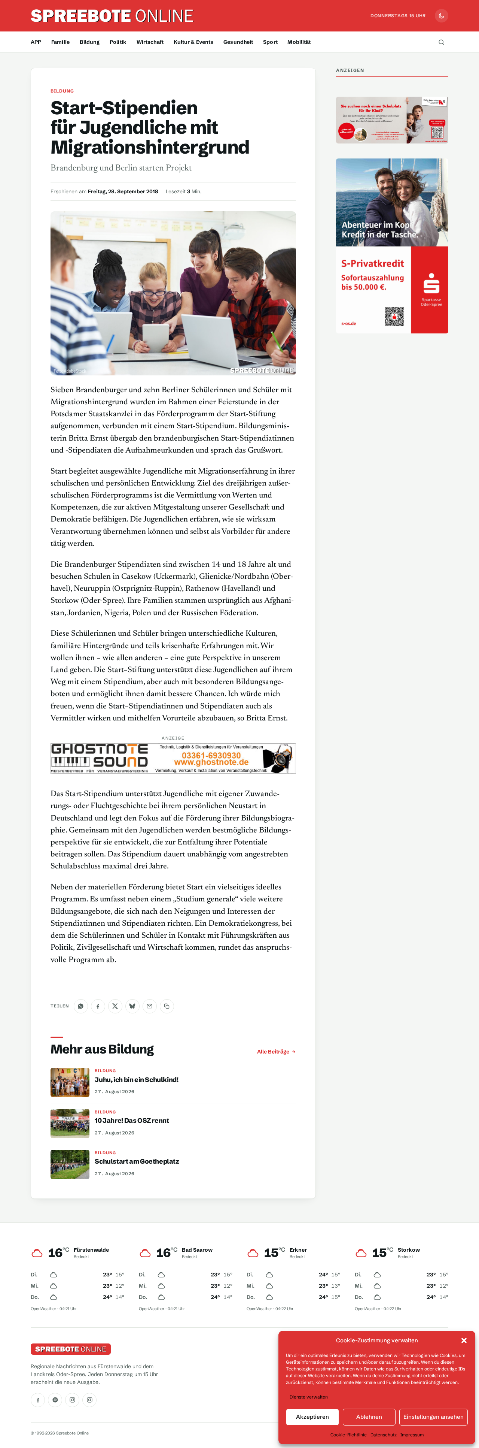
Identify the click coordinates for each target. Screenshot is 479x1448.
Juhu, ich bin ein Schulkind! (136, 1080)
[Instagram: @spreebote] (72, 1400)
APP (36, 42)
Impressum (412, 1435)
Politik (118, 42)
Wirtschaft (150, 42)
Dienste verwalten (309, 1397)
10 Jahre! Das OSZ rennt (132, 1120)
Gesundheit (238, 42)
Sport (270, 42)
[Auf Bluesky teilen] (132, 1006)
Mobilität (299, 42)
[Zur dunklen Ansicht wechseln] (441, 15)
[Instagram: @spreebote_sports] (89, 1400)
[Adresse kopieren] (167, 1006)
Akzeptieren (312, 1416)
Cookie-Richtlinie (348, 1435)
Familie (60, 42)
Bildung (90, 42)
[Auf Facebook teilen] (98, 1006)
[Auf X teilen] (115, 1006)
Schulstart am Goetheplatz (137, 1161)
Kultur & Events (194, 42)
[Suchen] (441, 42)
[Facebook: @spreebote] (38, 1400)
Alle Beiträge (273, 1051)
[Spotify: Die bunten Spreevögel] (55, 1400)
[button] (464, 1340)
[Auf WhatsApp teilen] (81, 1006)
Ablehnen (369, 1416)
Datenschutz (383, 1435)
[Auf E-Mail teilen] (150, 1006)
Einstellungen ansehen (433, 1416)
